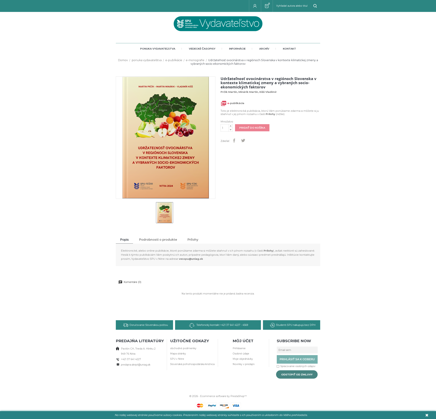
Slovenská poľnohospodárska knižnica (192, 364)
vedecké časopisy (202, 48)
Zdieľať (234, 140)
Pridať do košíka (252, 127)
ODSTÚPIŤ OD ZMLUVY (297, 374)
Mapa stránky (178, 353)
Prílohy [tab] (192, 240)
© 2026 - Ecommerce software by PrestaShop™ (218, 396)
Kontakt (289, 48)
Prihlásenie (239, 348)
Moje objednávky (243, 358)
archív (264, 48)
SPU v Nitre (177, 358)
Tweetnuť (243, 140)
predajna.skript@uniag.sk (135, 364)
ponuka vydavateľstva (157, 48)
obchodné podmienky (183, 348)
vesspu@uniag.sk (191, 258)
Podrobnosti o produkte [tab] (158, 240)
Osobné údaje (241, 353)
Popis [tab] (124, 240)
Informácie (237, 48)
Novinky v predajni (243, 364)
